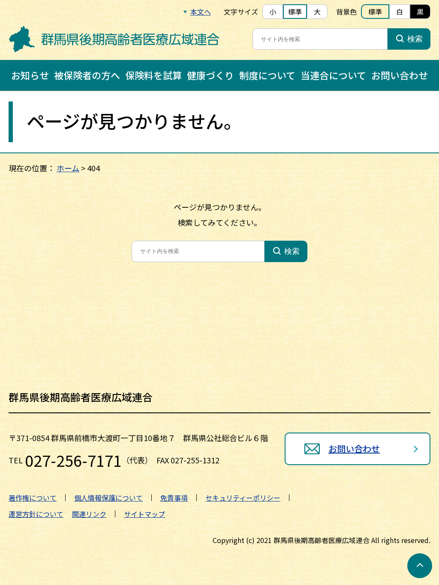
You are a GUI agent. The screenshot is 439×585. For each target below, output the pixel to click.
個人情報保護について (108, 497)
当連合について (333, 75)
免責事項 (174, 497)
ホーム (68, 167)
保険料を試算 (153, 75)
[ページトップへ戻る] (419, 565)
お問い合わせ (399, 75)
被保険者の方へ (87, 75)
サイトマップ (144, 514)
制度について (267, 75)
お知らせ (30, 75)
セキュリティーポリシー (242, 497)
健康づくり (210, 75)
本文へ (200, 11)
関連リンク (89, 514)
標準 (295, 11)
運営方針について (36, 514)
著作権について (33, 497)
